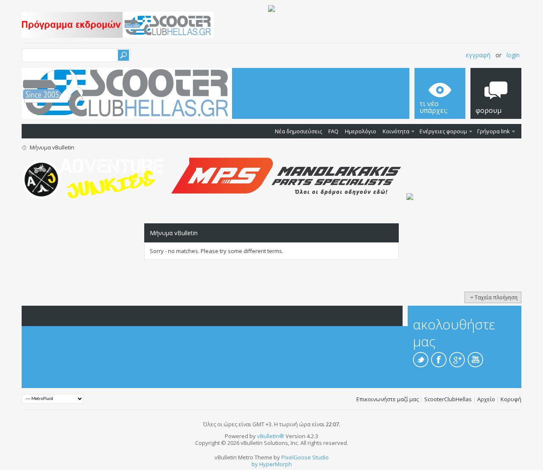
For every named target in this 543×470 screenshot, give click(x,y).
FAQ (333, 131)
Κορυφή (511, 399)
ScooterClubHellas (448, 399)
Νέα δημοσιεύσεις (298, 131)
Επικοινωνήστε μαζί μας (387, 399)
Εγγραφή (478, 55)
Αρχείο (486, 399)
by (255, 464)
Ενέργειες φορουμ (443, 131)
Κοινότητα (396, 131)
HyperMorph (275, 464)
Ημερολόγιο (360, 131)
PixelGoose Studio (305, 457)
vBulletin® (270, 436)
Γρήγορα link (493, 131)
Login (513, 55)
